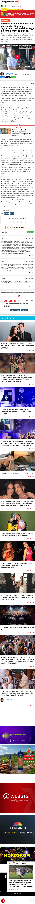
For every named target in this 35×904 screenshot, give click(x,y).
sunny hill (6, 213)
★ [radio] (10, 222)
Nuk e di (24, 310)
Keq (18, 310)
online (28, 143)
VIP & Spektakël (5, 20)
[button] (3, 900)
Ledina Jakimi (9, 73)
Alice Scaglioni (9, 699)
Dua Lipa (9, 93)
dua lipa (12, 213)
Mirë (12, 310)
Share (3, 77)
